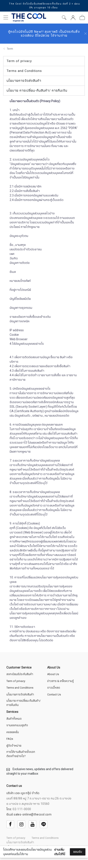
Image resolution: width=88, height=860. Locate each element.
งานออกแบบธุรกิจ (17, 725)
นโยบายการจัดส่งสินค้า (20, 695)
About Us (53, 674)
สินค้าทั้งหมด (14, 719)
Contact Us (54, 695)
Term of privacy (15, 681)
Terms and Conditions (19, 688)
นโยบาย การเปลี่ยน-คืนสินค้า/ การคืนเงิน (23, 703)
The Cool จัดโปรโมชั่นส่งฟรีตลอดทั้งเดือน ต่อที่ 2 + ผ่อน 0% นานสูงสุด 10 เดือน (44, 5)
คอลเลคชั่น (12, 732)
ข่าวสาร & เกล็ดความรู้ (60, 681)
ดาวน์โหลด (53, 688)
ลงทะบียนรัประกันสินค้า (19, 674)
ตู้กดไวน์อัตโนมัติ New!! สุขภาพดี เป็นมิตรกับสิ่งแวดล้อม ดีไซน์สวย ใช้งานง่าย (44, 33)
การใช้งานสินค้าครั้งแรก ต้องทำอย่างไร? (20, 754)
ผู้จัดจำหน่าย (13, 746)
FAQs (9, 739)
